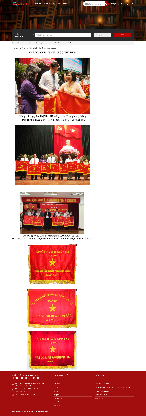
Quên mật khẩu (58, 398)
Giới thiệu (46, 3)
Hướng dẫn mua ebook (102, 391)
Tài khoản (57, 402)
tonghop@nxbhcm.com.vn (25, 394)
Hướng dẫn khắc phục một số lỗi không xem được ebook (112, 387)
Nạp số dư (56, 3)
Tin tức (23, 43)
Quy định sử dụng (100, 398)
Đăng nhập (115, 3)
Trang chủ (37, 3)
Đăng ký (124, 3)
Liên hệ (64, 3)
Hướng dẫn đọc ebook (102, 395)
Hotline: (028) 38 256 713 (102, 383)
